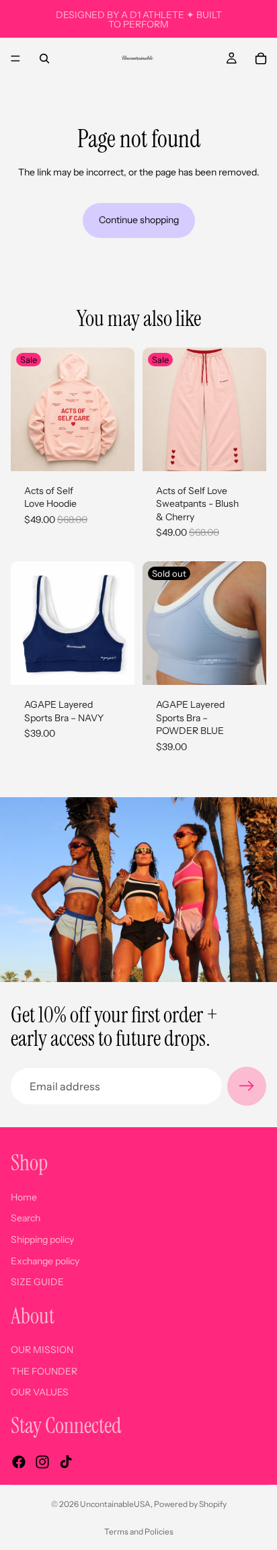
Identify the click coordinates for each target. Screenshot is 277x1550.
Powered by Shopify (190, 1504)
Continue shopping (139, 220)
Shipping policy (42, 1239)
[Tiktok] (66, 1462)
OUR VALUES (40, 1393)
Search (25, 1219)
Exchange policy (45, 1261)
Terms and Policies (138, 1531)
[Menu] (15, 58)
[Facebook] (19, 1462)
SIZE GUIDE (37, 1282)
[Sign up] (246, 1086)
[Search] (44, 58)
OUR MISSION (42, 1350)
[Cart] (261, 58)
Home (24, 1197)
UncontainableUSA (115, 1504)
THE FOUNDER (44, 1371)
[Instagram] (42, 1462)
